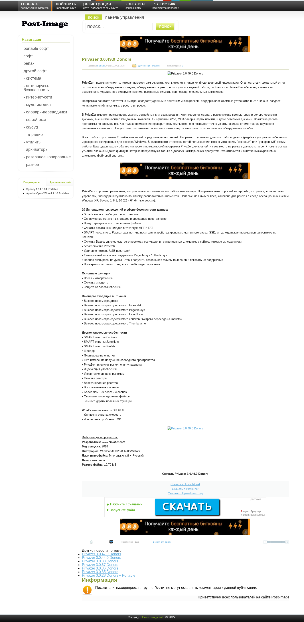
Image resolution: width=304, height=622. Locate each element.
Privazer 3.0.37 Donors (100, 565)
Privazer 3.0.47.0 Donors (101, 554)
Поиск (93, 17)
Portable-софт (36, 48)
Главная (35, 5)
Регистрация (100, 5)
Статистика (165, 5)
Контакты (135, 5)
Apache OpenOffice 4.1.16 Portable (47, 193)
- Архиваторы (36, 149)
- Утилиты (32, 142)
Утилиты (156, 66)
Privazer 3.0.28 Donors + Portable (108, 575)
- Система (32, 78)
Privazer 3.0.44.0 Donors (101, 558)
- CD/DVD (31, 127)
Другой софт (35, 71)
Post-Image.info (153, 617)
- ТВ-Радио (33, 134)
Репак (29, 63)
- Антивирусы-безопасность (36, 88)
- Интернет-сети (38, 97)
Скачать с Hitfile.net (185, 489)
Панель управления (124, 17)
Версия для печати (162, 542)
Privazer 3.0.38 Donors (100, 561)
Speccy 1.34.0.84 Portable (42, 189)
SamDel (101, 66)
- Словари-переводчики (45, 112)
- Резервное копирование (47, 157)
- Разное (31, 164)
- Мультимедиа (37, 105)
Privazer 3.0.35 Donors (100, 572)
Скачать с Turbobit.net (185, 484)
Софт (28, 56)
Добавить (66, 5)
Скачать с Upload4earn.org (185, 493)
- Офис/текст (35, 119)
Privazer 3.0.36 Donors (100, 568)
